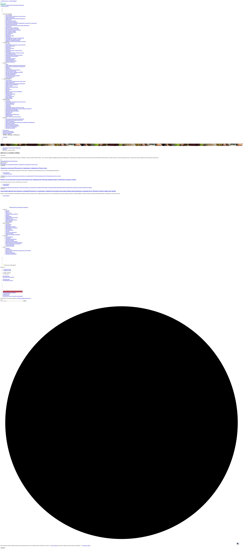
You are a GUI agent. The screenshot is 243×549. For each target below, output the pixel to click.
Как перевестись (9, 33)
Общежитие (8, 36)
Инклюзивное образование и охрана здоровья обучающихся (19, 108)
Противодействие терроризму (9, 292)
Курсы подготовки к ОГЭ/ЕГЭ (12, 28)
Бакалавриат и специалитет (11, 227)
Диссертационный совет (11, 71)
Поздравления (14, 161)
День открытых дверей (11, 31)
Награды (9, 161)
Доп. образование (9, 230)
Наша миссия (8, 89)
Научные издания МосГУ (11, 73)
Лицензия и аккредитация (11, 219)
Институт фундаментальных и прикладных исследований (18, 250)
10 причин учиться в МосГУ (12, 84)
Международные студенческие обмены (14, 55)
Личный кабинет (9, 236)
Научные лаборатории (10, 74)
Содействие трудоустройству (12, 56)
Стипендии (8, 49)
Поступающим (9, 15)
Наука (7, 64)
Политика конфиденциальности (24, 298)
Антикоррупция (6, 293)
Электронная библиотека (11, 239)
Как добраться (6, 276)
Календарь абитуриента (11, 20)
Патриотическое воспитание (12, 87)
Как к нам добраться (7, 133)
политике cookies (86, 545)
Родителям (8, 100)
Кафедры (7, 67)
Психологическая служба (11, 60)
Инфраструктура (9, 218)
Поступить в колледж (10, 128)
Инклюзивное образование (11, 241)
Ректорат (7, 88)
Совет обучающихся (10, 59)
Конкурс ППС (9, 222)
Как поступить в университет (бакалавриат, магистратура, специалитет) (21, 23)
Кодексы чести (9, 92)
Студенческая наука (10, 76)
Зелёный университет (10, 61)
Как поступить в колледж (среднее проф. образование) (17, 25)
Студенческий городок (10, 53)
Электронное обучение (11, 58)
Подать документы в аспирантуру (13, 69)
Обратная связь (9, 115)
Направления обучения (11, 226)
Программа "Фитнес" (10, 123)
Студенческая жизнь (7, 173)
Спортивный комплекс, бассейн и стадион (15, 52)
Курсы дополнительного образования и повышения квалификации (20, 122)
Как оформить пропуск (8, 280)
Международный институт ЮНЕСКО (14, 91)
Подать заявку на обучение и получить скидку (16, 16)
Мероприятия (8, 216)
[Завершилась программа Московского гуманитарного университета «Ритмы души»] (19, 164)
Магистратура (9, 228)
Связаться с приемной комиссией (13, 40)
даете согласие (54, 545)
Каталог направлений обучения (12, 125)
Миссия (7, 211)
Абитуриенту (8, 19)
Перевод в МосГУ (9, 233)
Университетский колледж (11, 24)
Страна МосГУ (9, 80)
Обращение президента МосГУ (12, 110)
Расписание (8, 47)
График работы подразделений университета (15, 18)
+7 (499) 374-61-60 (7, 270)
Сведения (5, 137)
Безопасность (8, 113)
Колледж (7, 231)
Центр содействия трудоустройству (13, 116)
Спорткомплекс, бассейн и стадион (13, 39)
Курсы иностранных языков (12, 124)
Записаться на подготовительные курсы (14, 120)
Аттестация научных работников (13, 75)
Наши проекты (9, 77)
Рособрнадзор (6, 295)
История (7, 90)
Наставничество (9, 112)
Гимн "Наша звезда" (10, 96)
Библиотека (8, 57)
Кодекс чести (8, 212)
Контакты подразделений (8, 132)
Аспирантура (8, 26)
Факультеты (8, 34)
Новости (7, 215)
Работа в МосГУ (9, 98)
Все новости (3, 163)
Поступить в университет (11, 126)
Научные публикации (10, 252)
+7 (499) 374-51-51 (4, 1)
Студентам (8, 43)
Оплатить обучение (10, 35)
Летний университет (10, 17)
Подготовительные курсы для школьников (15, 38)
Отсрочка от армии (10, 240)
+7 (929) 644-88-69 (13, 1)
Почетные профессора (10, 93)
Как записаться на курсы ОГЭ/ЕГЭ (13, 30)
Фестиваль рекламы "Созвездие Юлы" (14, 50)
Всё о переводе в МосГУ (11, 32)
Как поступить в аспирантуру (12, 27)
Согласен (3, 547)
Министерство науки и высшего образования (13, 296)
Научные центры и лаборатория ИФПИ (14, 72)
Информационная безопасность (12, 114)
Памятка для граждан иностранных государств (16, 41)
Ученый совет (9, 95)
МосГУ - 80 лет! (9, 85)
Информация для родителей (12, 217)
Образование (6, 185)
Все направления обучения (11, 22)
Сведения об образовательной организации (12, 291)
